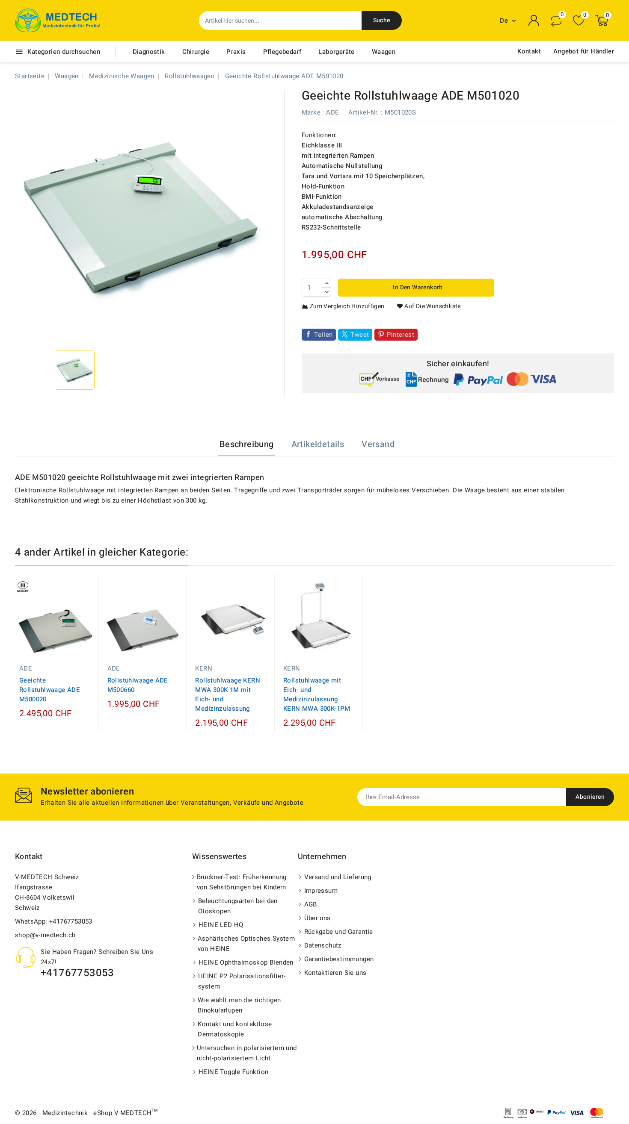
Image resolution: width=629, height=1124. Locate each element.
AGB (310, 904)
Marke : (313, 112)
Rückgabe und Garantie (338, 931)
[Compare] (556, 20)
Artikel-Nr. (363, 112)
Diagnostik (149, 51)
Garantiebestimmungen (339, 959)
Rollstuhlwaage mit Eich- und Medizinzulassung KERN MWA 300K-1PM (316, 694)
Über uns (317, 918)
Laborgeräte (336, 51)
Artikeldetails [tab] (317, 444)
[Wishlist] (578, 20)
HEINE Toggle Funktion (233, 1072)
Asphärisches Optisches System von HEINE (246, 943)
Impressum (321, 890)
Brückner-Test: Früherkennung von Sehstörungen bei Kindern (242, 882)
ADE (332, 112)
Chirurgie (196, 51)
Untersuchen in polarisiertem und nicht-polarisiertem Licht (247, 1053)
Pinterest (400, 334)
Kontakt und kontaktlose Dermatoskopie (235, 1029)
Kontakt (529, 51)
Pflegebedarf (282, 51)
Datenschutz (322, 945)
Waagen (383, 51)
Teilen (323, 334)
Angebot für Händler (583, 51)
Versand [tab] (378, 444)
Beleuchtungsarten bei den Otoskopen (238, 906)
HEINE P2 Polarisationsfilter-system (242, 981)
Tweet (359, 334)
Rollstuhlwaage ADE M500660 (137, 685)
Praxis (236, 51)
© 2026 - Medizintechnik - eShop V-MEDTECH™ (86, 1113)
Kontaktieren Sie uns (335, 972)
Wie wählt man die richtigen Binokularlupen (239, 1005)
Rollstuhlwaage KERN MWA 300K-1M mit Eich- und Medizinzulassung (227, 694)
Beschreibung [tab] (247, 444)
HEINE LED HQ (221, 925)
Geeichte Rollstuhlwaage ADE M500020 (49, 690)
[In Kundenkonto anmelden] (534, 20)
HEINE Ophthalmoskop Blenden (246, 962)
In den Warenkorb (417, 287)
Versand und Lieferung (337, 877)
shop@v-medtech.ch (45, 935)
